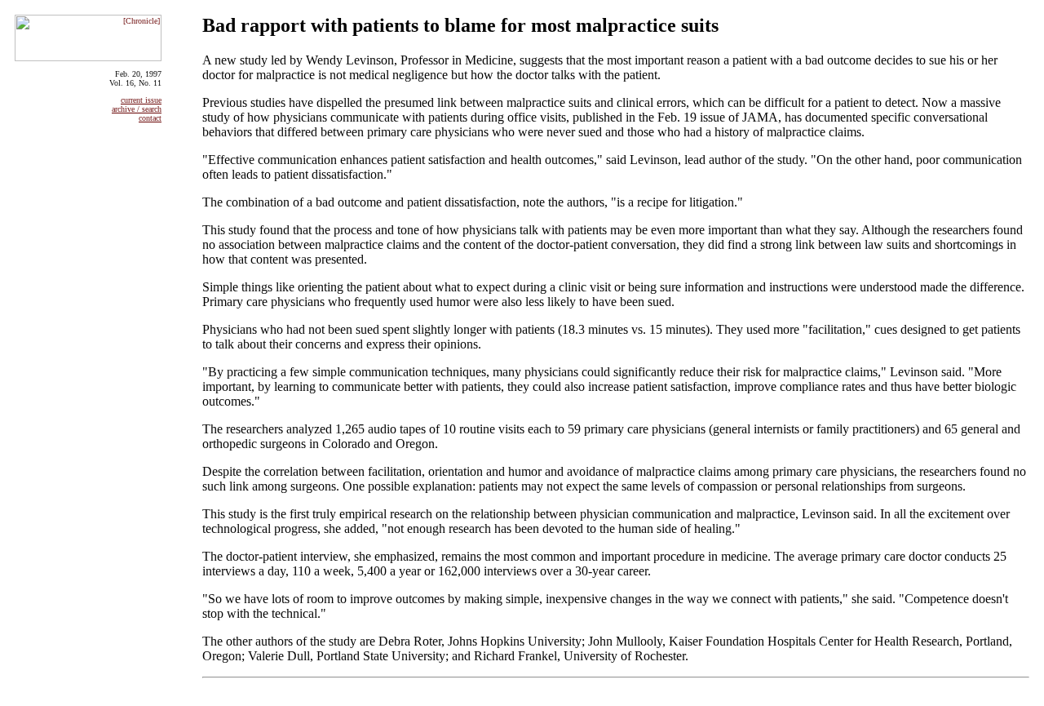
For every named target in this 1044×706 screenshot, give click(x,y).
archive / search (136, 108)
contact (150, 117)
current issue (141, 99)
